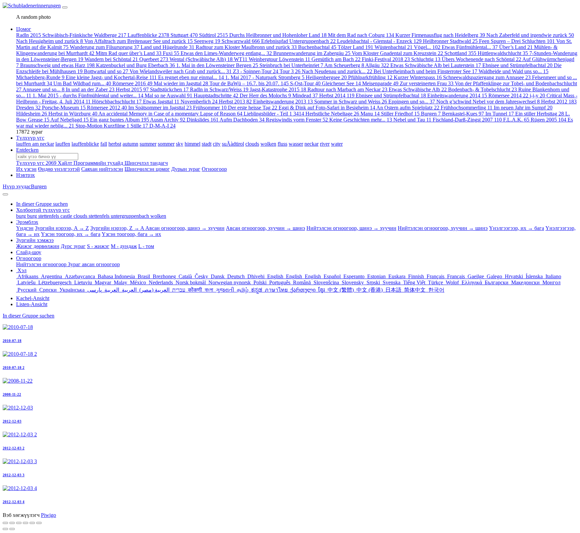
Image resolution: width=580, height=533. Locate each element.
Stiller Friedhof (400, 113)
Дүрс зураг (73, 246)
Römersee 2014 (508, 95)
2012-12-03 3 (14, 475)
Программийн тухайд (99, 163)
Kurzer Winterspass (418, 77)
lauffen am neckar (35, 144)
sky (179, 144)
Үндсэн (25, 228)
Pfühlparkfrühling (370, 77)
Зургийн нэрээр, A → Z (62, 228)
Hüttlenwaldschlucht (503, 53)
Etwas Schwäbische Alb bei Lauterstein (435, 65)
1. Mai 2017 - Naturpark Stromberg (264, 77)
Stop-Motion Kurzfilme (102, 126)
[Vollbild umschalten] (18, 523)
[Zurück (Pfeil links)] (5, 529)
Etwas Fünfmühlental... (470, 47)
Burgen (431, 113)
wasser (296, 144)
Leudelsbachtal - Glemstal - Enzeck (379, 41)
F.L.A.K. (516, 120)
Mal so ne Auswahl (168, 95)
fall (103, 144)
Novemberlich (199, 101)
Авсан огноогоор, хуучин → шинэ (265, 228)
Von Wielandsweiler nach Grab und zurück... (181, 71)
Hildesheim (31, 113)
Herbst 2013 (235, 101)
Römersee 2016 (132, 83)
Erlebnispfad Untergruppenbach (298, 41)
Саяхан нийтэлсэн (102, 169)
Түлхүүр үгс (30, 138)
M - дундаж (124, 246)
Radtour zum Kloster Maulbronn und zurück (246, 47)
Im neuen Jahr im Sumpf (523, 107)
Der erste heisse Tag (252, 107)
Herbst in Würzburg (72, 113)
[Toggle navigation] (64, 7)
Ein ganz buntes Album (119, 120)
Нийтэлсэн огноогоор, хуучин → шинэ (443, 228)
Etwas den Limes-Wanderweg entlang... (226, 53)
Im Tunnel (499, 113)
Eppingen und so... (411, 101)
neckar (311, 144)
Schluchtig (425, 59)
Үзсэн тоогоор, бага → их (131, 234)
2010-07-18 (12, 341)
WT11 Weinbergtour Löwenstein (272, 59)
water (337, 144)
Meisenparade (380, 83)
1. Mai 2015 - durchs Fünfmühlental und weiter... (88, 95)
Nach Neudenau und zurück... (337, 71)
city (217, 144)
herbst (114, 144)
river (325, 144)
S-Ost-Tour (305, 83)
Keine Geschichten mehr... (360, 120)
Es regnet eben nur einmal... (191, 77)
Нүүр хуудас (17, 186)
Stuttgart (184, 35)
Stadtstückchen (169, 89)
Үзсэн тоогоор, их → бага (70, 234)
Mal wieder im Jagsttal (181, 83)
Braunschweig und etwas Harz (57, 65)
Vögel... (427, 47)
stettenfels (100, 216)
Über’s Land (516, 47)
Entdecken (27, 150)
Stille (139, 126)
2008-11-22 (12, 394)
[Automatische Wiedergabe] (39, 523)
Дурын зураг (185, 169)
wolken (268, 144)
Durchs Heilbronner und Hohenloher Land (278, 35)
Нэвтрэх (25, 175)
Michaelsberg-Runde (40, 77)
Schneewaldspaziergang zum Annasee (487, 77)
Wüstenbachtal (394, 47)
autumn (130, 144)
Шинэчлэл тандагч (146, 163)
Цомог (23, 29)
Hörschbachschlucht (117, 101)
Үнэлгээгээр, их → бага (516, 228)
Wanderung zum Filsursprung (104, 47)
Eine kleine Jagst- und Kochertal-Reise (111, 77)
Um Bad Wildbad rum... (82, 83)
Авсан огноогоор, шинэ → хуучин (185, 228)
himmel (192, 144)
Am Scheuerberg (344, 65)
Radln (28, 35)
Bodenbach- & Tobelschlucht (482, 89)
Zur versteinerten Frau (426, 83)
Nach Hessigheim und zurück (49, 41)
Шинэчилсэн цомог (147, 169)
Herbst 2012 (559, 101)
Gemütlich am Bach (335, 59)
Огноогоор (214, 169)
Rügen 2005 (548, 120)
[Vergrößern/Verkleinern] (25, 523)
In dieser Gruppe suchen (28, 316)
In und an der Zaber (90, 89)
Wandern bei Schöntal (111, 59)
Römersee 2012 (107, 107)
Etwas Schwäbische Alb (418, 89)
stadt (206, 144)
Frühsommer (210, 107)
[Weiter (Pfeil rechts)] (12, 529)
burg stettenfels (43, 216)
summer (148, 144)
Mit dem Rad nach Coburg (361, 35)
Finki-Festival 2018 (386, 59)
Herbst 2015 (132, 89)
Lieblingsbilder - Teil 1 (274, 113)
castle (67, 216)
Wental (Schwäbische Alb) (201, 59)
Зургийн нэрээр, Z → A (117, 228)
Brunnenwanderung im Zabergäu (311, 53)
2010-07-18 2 (14, 368)
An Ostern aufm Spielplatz (407, 107)
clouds (252, 144)
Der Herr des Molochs (265, 95)
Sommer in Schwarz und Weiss (350, 101)
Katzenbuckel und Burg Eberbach (135, 65)
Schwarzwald (241, 41)
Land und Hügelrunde (167, 47)
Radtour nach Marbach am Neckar (347, 89)
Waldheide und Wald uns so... (513, 71)
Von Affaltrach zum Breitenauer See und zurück (138, 41)
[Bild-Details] (32, 523)
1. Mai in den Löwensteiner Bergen (217, 65)
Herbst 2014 (336, 95)
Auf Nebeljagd (69, 120)
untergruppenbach (130, 216)
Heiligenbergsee (326, 77)
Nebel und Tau (412, 120)
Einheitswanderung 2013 (283, 101)
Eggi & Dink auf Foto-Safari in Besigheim (327, 107)
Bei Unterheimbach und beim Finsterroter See (425, 71)
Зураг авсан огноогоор (94, 264)
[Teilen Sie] (12, 523)
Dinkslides (203, 120)
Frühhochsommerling (466, 107)
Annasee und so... (43, 89)
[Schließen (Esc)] (5, 523)
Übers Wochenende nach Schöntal (481, 59)
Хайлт (66, 163)
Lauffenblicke (148, 35)
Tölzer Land (355, 47)
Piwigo (48, 515)
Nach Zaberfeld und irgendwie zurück (530, 35)
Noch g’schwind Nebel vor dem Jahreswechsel (488, 101)
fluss (282, 144)
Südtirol (213, 35)
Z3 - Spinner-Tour (255, 71)
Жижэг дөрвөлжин (37, 246)
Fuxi (171, 53)
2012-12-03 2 (14, 448)
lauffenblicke (85, 144)
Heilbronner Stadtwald (450, 41)
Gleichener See (341, 83)
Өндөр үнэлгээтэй (59, 169)
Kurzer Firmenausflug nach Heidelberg (440, 35)
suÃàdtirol (233, 144)
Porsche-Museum (64, 107)
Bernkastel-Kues (463, 113)
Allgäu (377, 65)
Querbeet (153, 59)
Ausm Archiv (167, 120)
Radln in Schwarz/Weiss (219, 89)
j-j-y (537, 95)
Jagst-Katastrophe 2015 (278, 89)
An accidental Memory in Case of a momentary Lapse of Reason (170, 113)
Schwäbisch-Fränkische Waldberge (84, 35)
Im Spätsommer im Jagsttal (160, 107)
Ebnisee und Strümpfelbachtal (517, 65)
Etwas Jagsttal (161, 101)
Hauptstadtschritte (216, 95)
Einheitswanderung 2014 (457, 95)
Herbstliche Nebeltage (332, 113)
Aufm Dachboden (242, 120)
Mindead (305, 95)
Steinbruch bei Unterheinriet (291, 65)
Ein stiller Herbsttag (539, 113)
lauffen (62, 144)
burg (21, 216)
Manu (370, 113)
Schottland (460, 53)
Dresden (28, 107)
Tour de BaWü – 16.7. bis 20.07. (249, 83)
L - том (146, 246)
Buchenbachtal (317, 47)
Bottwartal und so (106, 71)
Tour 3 (290, 71)
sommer (166, 144)
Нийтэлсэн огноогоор (42, 264)
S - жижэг (98, 246)
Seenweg (207, 41)
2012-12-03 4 (14, 502)
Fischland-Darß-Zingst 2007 (467, 120)
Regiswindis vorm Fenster (297, 120)
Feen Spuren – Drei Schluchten (517, 41)
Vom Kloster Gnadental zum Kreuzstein (397, 53)
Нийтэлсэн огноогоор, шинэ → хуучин (351, 228)
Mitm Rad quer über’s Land (128, 53)
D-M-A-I (162, 126)
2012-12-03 (12, 421)
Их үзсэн (26, 169)
